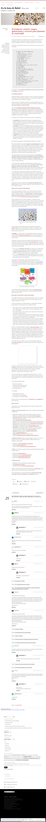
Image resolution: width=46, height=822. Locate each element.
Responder (14, 509)
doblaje (14, 755)
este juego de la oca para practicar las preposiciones (30, 196)
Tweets (6, 734)
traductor (2, 52)
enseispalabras (39, 399)
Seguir (6, 767)
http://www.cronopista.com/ (27, 454)
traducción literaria (29, 758)
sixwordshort (31, 399)
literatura (6, 757)
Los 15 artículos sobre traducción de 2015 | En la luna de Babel (25, 642)
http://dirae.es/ (38, 415)
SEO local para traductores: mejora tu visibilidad (12, 720)
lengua (35, 755)
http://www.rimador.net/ (22, 453)
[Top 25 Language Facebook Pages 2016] (10, 784)
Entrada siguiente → (40, 492)
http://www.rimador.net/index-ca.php (24, 456)
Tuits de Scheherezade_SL (8, 735)
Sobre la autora (10, 4)
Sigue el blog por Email (10, 762)
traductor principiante (22, 760)
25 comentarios (41, 36)
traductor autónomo (7, 760)
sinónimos (6, 49)
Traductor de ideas (17, 693)
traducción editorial (12, 758)
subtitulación (19, 756)
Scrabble (3, 49)
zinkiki (15, 563)
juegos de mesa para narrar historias (25, 234)
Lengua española (24, 36)
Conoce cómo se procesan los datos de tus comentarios (15, 709)
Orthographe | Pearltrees (19, 629)
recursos (15, 756)
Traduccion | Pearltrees (19, 635)
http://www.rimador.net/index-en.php (24, 457)
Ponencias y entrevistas (29, 2)
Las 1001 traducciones (9, 778)
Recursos (29, 36)
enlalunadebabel (18, 36)
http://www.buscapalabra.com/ (31, 429)
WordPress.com (7, 750)
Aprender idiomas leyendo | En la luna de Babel (23, 632)
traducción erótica (19, 758)
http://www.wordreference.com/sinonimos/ (25, 443)
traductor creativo (6, 52)
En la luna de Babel (10, 8)
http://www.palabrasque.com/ (21, 432)
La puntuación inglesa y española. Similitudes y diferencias (12, 798)
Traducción (33, 36)
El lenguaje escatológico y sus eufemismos (10, 806)
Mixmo (16, 227)
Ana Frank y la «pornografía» (8, 805)
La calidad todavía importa (9, 722)
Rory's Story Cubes (6, 48)
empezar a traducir (20, 755)
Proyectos (37, 2)
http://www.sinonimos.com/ (21, 445)
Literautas (3, 47)
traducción (27, 757)
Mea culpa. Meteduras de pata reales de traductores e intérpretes (13, 799)
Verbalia (13, 227)
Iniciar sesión (7, 745)
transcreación (7, 53)
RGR (15, 501)
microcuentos (7, 47)
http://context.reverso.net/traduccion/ (36, 422)
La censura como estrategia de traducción (10, 803)
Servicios (3, 4)
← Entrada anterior (15, 492)
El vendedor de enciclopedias (8, 807)
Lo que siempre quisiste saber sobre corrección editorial (12, 808)
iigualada (15, 512)
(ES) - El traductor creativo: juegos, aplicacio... (22, 584)
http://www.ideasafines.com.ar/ (33, 425)
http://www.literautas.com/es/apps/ (19, 464)
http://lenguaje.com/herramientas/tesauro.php (28, 446)
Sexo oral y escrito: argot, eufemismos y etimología (11, 804)
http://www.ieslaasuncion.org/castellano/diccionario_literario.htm (27, 435)
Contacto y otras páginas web (7, 2)
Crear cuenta (7, 743)
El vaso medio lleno (7, 724)
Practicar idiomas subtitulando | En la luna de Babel (23, 667)
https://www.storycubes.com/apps (28, 465)
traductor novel (13, 760)
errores (30, 755)
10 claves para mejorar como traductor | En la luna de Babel (25, 664)
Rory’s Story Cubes (34, 241)
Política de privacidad (19, 2)
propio (26, 396)
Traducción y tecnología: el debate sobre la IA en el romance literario (15, 726)
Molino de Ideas (37, 468)
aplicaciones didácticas (38, 289)
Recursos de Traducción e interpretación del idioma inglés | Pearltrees (26, 639)
